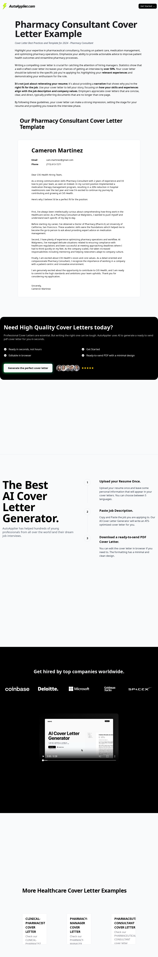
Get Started (147, 6)
